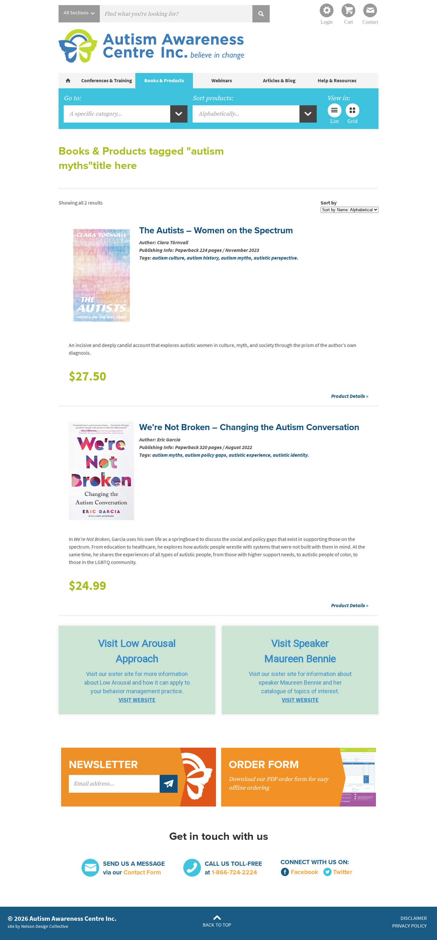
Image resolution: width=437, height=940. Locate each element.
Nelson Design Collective (44, 926)
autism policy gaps (205, 455)
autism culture (168, 257)
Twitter (342, 872)
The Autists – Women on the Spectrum (216, 230)
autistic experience (249, 455)
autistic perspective (275, 257)
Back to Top (217, 925)
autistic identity (290, 455)
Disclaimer (414, 918)
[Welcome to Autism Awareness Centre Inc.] (68, 80)
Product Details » (349, 396)
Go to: (72, 98)
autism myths (236, 257)
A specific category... (95, 113)
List (334, 121)
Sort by (329, 202)
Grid (352, 121)
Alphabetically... (218, 113)
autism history (203, 257)
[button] (137, 670)
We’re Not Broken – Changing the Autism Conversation (249, 427)
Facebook (304, 872)
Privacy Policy (409, 925)
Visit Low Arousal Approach (137, 651)
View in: (338, 98)
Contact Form (142, 872)
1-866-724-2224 (234, 872)
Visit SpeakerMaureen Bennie (300, 651)
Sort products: (213, 98)
